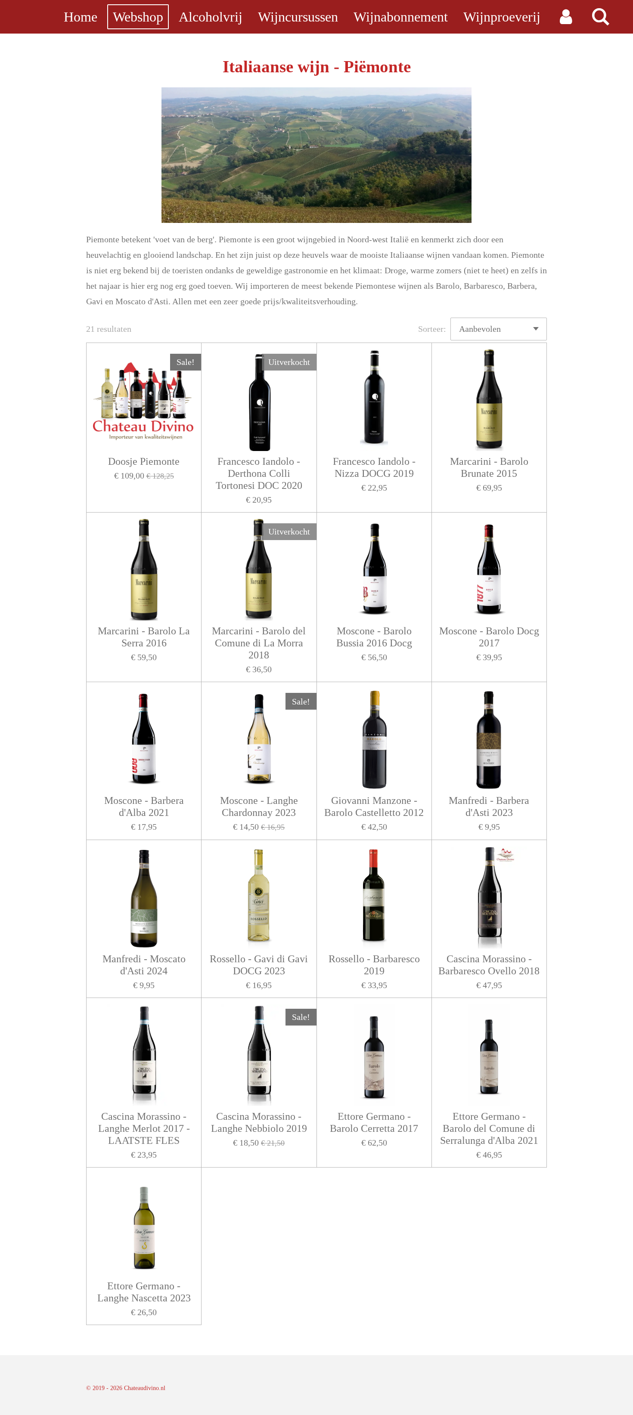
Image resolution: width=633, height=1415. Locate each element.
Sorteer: (432, 329)
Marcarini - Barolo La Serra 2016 (144, 637)
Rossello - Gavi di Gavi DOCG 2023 (259, 964)
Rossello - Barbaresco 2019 (374, 964)
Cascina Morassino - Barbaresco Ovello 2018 (489, 964)
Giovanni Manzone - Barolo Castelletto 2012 (374, 806)
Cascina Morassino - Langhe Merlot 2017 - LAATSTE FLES (144, 1128)
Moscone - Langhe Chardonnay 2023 (259, 806)
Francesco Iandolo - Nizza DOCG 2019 (374, 467)
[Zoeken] (600, 16)
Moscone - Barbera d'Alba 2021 (144, 806)
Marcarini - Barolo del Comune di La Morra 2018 (259, 643)
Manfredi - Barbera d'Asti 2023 (489, 806)
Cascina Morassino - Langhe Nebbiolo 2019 (259, 1122)
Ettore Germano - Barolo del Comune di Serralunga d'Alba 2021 (489, 1128)
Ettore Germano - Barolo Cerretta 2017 (374, 1122)
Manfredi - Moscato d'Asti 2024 (144, 964)
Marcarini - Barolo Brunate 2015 (489, 467)
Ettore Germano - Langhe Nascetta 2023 (144, 1292)
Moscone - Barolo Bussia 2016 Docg (374, 637)
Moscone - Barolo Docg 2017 (489, 637)
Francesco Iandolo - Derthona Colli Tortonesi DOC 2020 (259, 473)
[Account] (565, 16)
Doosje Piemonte (144, 461)
